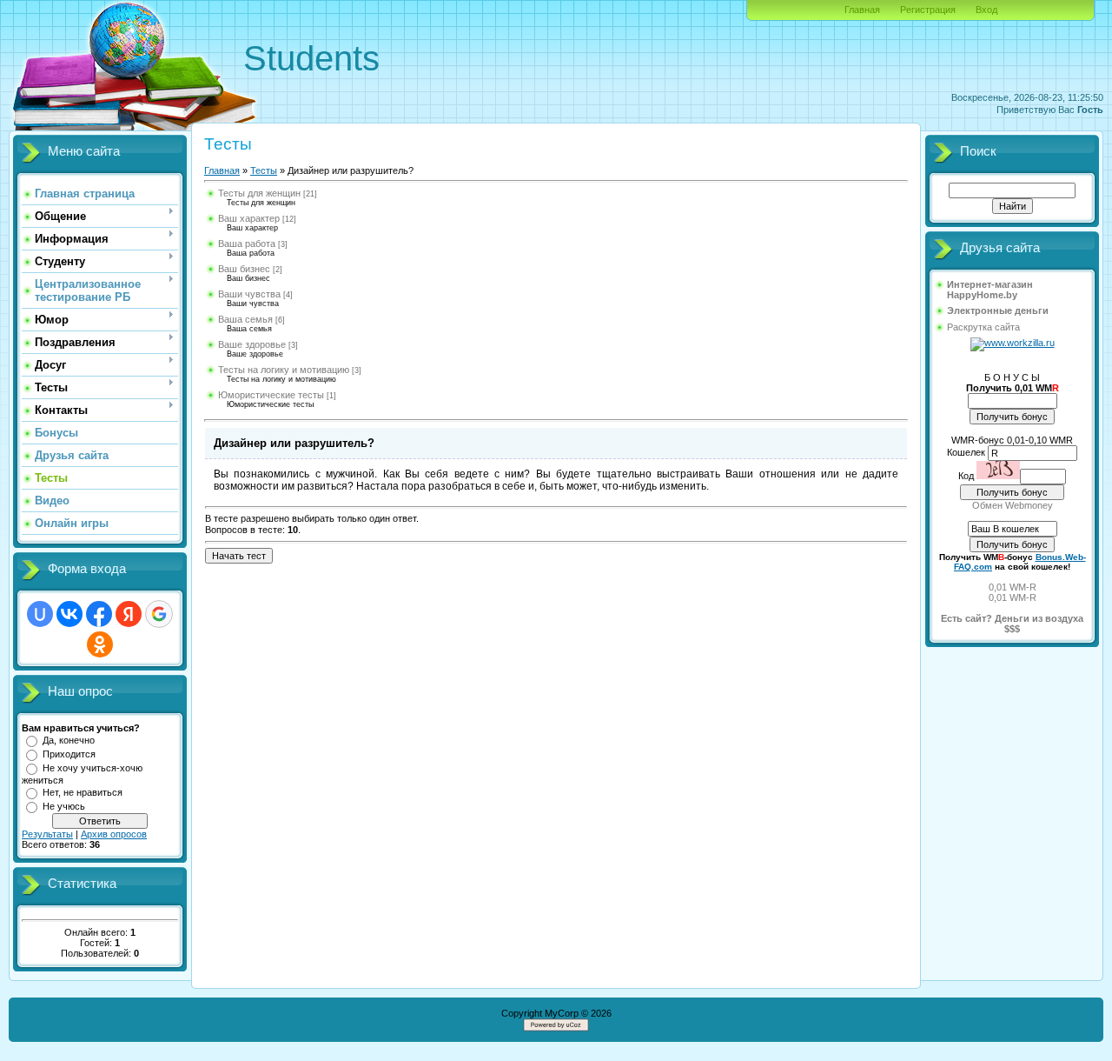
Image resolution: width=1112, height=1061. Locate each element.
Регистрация (928, 9)
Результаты (47, 834)
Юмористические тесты (271, 395)
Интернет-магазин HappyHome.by (990, 289)
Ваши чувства (249, 294)
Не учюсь (64, 806)
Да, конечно (69, 740)
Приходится (69, 754)
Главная (862, 9)
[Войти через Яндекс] (129, 614)
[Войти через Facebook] (99, 614)
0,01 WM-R (1012, 587)
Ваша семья (245, 319)
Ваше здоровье (252, 344)
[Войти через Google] (159, 614)
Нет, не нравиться (82, 792)
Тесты (263, 170)
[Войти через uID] (40, 614)
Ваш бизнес (244, 269)
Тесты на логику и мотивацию (283, 369)
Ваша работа (246, 243)
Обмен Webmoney (1012, 505)
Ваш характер (249, 218)
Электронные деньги (998, 310)
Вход (986, 9)
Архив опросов (114, 834)
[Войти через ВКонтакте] (69, 614)
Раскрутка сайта (983, 327)
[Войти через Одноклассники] (100, 644)
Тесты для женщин (259, 193)
